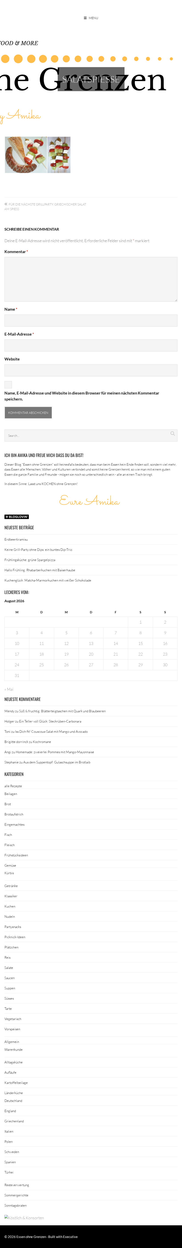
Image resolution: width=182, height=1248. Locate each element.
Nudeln (9, 916)
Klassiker (10, 896)
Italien (8, 1131)
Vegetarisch (12, 1019)
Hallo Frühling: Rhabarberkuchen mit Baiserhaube (39, 570)
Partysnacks (12, 927)
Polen (8, 1141)
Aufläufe (10, 1072)
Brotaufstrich (13, 814)
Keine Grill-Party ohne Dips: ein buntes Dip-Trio (38, 550)
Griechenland (14, 1121)
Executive (70, 1237)
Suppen (9, 988)
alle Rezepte (13, 786)
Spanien (10, 1162)
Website (12, 358)
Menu (93, 18)
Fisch (8, 835)
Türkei (9, 1172)
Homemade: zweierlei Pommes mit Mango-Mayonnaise (55, 752)
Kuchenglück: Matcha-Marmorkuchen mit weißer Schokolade (47, 580)
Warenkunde (13, 1049)
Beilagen (10, 794)
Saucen (9, 978)
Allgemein (11, 1042)
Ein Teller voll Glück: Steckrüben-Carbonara (50, 721)
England (10, 1111)
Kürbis (9, 873)
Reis (7, 957)
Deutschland (13, 1101)
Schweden (11, 1152)
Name (10, 309)
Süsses (9, 998)
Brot (7, 804)
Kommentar (16, 251)
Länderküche (13, 1093)
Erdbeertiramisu (16, 539)
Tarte (8, 1008)
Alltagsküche (13, 1062)
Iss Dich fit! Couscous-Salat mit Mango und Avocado (51, 731)
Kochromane (42, 742)
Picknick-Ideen (14, 937)
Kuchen (9, 906)
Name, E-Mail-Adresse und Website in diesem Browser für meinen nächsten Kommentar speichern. (81, 396)
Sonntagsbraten (15, 1205)
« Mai (8, 689)
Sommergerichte (16, 1195)
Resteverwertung (16, 1185)
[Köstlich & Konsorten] (24, 1217)
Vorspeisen (12, 1029)
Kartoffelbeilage (16, 1083)
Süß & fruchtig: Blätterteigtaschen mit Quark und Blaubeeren (62, 711)
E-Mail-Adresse (19, 334)
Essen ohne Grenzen (31, 1237)
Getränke (11, 886)
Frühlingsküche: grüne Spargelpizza (29, 560)
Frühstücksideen (16, 855)
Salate (8, 968)
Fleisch (9, 845)
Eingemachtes (14, 824)
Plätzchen (11, 947)
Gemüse (10, 865)
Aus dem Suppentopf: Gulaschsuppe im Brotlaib (56, 762)
